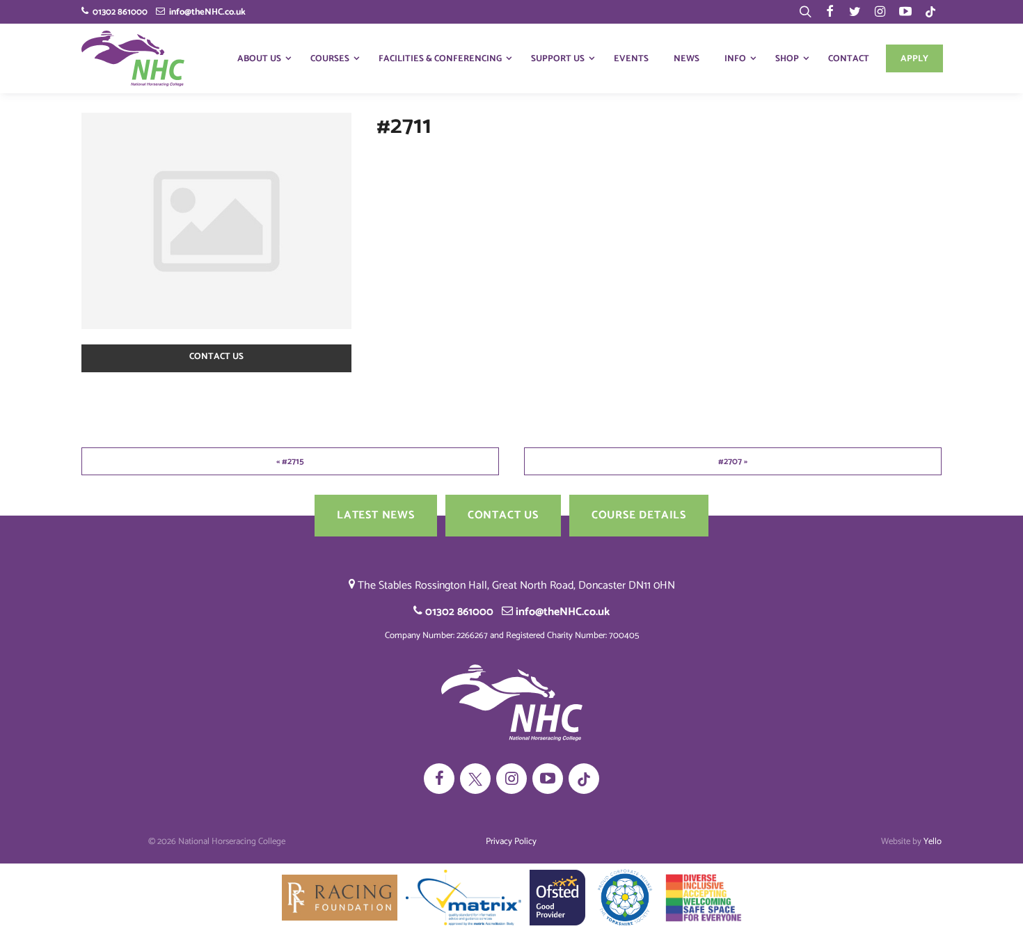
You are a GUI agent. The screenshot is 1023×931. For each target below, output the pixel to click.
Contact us (216, 356)
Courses (329, 58)
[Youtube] (905, 12)
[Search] (805, 12)
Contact (848, 58)
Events (631, 58)
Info (735, 58)
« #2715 (290, 461)
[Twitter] (855, 12)
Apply (914, 58)
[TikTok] (930, 12)
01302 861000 (118, 12)
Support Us (558, 58)
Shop (787, 58)
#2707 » (732, 461)
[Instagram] (880, 12)
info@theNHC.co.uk (205, 12)
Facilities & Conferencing (440, 58)
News (686, 58)
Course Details (639, 515)
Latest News (376, 515)
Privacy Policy (511, 841)
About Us (259, 58)
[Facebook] (830, 12)
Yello (932, 841)
